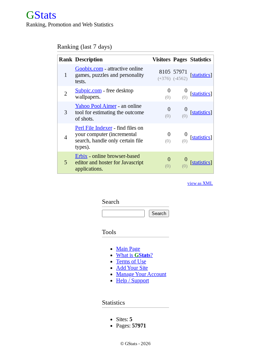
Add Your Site (132, 268)
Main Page (128, 249)
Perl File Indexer (93, 128)
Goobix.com (89, 69)
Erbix (81, 156)
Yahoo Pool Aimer (95, 106)
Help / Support (132, 280)
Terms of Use (131, 261)
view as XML (200, 183)
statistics (201, 75)
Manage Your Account (141, 274)
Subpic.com (88, 90)
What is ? (134, 255)
